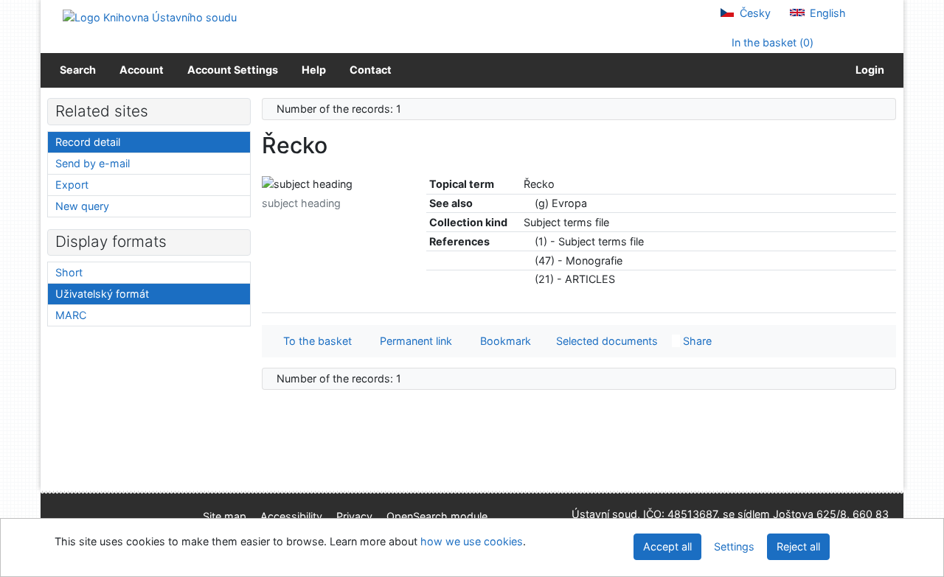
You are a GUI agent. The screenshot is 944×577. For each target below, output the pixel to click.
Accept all (667, 546)
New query (82, 206)
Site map (224, 516)
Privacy (354, 516)
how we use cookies (471, 541)
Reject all (798, 546)
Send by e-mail (92, 163)
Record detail (87, 142)
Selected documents (605, 341)
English (826, 13)
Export (71, 184)
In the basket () (771, 42)
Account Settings (232, 69)
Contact (371, 69)
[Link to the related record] (528, 203)
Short (69, 272)
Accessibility (291, 516)
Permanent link (413, 341)
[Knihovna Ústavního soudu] (150, 16)
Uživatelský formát (102, 293)
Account (141, 69)
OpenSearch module (436, 516)
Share (696, 341)
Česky (754, 13)
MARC (70, 315)
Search (78, 69)
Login (867, 69)
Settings (734, 546)
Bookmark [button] (502, 341)
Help (314, 69)
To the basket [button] (314, 341)
